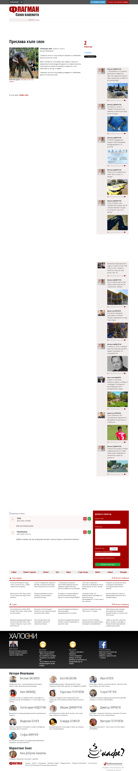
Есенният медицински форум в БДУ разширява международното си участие (116, 143)
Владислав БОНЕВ (29, 721)
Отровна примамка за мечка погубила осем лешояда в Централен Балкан (43, 595)
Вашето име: (99, 519)
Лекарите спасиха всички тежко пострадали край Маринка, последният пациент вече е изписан (116, 585)
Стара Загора (83, 572)
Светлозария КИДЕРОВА (33, 707)
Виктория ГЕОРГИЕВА (111, 721)
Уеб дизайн (105, 767)
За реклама (42, 763)
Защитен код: (99, 548)
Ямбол (97, 572)
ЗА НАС (34, 763)
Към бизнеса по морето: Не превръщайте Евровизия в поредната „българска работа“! (26, 741)
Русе (57, 572)
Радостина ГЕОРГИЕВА (72, 692)
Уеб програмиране (115, 767)
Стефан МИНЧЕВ (29, 734)
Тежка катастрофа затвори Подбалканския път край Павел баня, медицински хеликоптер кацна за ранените (117, 453)
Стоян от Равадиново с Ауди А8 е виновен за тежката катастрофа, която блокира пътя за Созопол (44, 585)
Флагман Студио (53, 763)
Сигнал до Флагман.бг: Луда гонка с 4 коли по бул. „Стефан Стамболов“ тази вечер (20, 585)
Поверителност (65, 763)
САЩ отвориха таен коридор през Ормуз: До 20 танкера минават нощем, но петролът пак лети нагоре (117, 207)
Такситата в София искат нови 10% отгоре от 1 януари (116, 174)
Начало (28, 763)
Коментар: (98, 527)
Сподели (87, 52)
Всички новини (121, 578)
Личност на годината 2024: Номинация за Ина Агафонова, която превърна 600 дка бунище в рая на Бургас (66, 700)
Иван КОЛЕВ (106, 678)
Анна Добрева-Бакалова (33, 753)
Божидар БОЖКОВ (70, 721)
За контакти (92, 763)
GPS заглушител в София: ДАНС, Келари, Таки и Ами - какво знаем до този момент (21, 611)
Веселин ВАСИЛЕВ (29, 678)
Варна (68, 572)
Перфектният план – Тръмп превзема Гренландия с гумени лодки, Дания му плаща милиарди (25, 685)
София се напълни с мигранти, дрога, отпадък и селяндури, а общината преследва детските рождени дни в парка (117, 384)
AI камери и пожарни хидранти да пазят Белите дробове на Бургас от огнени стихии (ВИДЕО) (69, 595)
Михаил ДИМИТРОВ (71, 707)
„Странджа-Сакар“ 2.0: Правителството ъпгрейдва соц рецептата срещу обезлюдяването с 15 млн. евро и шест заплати (93, 597)
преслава (23, 80)
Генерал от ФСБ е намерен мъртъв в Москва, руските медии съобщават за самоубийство (117, 349)
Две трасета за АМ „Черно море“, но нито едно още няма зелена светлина (20, 595)
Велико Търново (30, 572)
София (13, 572)
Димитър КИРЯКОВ (110, 707)
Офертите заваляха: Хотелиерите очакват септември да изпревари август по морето (27, 728)
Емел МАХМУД (27, 692)
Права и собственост (79, 763)
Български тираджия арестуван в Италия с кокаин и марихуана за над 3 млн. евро (117, 316)
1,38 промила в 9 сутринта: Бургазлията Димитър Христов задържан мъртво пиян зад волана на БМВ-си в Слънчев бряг (117, 75)
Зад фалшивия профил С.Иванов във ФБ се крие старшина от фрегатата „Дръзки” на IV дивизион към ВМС (67, 685)
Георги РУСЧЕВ (108, 692)
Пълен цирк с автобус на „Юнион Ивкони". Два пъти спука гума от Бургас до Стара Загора (108, 685)
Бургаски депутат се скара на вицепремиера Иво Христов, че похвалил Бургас (116, 595)
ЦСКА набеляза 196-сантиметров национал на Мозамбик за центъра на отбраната (117, 418)
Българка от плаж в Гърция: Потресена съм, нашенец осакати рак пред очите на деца (117, 110)
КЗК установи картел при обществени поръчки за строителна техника (116, 284)
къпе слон (30, 80)
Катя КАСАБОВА (68, 678)
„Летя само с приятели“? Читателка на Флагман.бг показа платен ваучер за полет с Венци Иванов (92, 585)
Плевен (46, 572)
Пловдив (123, 572)
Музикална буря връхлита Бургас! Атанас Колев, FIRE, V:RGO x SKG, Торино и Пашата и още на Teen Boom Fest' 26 (117, 268)
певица (11, 81)
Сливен (110, 572)
